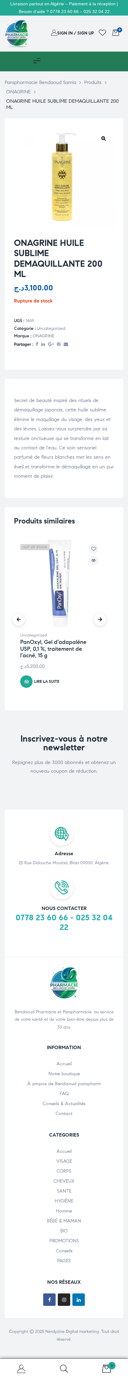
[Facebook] (49, 1299)
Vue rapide (93, 560)
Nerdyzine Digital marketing (72, 1331)
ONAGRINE (43, 336)
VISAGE (64, 1161)
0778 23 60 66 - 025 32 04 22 (64, 922)
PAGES (64, 1261)
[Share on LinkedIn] (43, 344)
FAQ (64, 1093)
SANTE (64, 1191)
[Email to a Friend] (66, 344)
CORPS (64, 1171)
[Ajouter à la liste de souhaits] (93, 549)
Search (64, 1369)
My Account (21, 1369)
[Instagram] (64, 1299)
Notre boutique (64, 1073)
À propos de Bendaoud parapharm (64, 1083)
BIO (64, 1231)
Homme (64, 1211)
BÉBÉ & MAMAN (64, 1221)
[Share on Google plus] (51, 344)
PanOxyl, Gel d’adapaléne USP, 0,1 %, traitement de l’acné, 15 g (53, 649)
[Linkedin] (78, 1299)
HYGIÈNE (64, 1201)
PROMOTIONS (64, 1241)
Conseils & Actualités (64, 1103)
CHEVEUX (64, 1181)
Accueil (64, 1064)
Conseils (64, 1251)
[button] (103, 138)
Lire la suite (46, 681)
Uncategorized (51, 328)
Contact (64, 1113)
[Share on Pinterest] (58, 344)
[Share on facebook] (37, 344)
